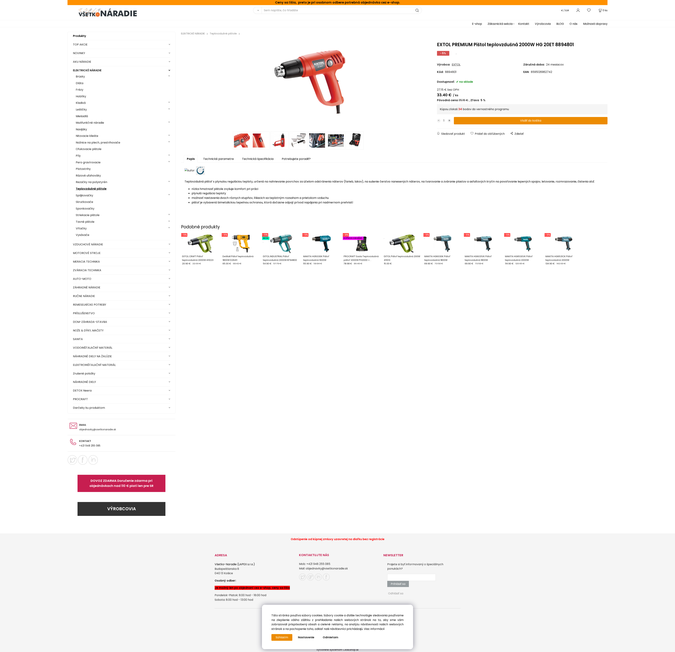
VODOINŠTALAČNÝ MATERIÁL (92, 348)
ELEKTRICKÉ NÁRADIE (87, 70)
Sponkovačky (85, 209)
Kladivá (81, 103)
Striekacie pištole (87, 215)
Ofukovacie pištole (88, 149)
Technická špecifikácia (258, 159)
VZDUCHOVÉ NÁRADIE (88, 244)
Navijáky (81, 129)
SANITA (78, 339)
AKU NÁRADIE (82, 62)
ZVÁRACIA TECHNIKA (87, 270)
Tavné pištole (85, 222)
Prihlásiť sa (398, 584)
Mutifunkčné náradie (90, 123)
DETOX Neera (82, 391)
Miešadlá (82, 116)
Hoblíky (81, 96)
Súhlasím (282, 637)
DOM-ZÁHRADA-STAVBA (90, 322)
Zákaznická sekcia (500, 24)
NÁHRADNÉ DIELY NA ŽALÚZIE (92, 356)
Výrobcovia (543, 24)
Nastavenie (306, 637)
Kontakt (523, 24)
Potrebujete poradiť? (296, 159)
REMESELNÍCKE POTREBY (89, 305)
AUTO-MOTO (82, 279)
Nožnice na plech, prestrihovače (98, 143)
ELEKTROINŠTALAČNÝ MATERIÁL (94, 365)
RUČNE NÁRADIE (84, 296)
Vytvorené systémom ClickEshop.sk (337, 649)
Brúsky (80, 76)
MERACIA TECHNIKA (86, 262)
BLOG (560, 24)
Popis (191, 159)
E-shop (477, 24)
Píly (78, 156)
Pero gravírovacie (88, 162)
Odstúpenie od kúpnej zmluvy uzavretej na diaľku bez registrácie (337, 539)
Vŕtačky (81, 228)
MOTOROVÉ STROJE (87, 253)
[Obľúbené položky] (589, 10)
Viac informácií (374, 629)
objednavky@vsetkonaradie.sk (97, 429)
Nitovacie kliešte (87, 136)
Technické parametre (218, 159)
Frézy (79, 90)
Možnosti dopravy (595, 24)
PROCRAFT (80, 399)
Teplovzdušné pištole (91, 189)
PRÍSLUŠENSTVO (84, 313)
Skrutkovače (84, 202)
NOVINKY (79, 53)
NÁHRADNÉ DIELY (84, 382)
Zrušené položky (84, 373)
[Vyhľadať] (257, 10)
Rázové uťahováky (88, 176)
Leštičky (81, 109)
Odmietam (330, 637)
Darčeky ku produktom (89, 408)
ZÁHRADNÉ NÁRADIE (86, 287)
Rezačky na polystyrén (91, 182)
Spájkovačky (84, 195)
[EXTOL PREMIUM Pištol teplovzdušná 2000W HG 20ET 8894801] (298, 84)
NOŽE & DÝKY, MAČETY (88, 330)
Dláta (79, 83)
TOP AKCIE (80, 45)
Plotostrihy (83, 169)
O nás (573, 24)
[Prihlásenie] (578, 10)
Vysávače (82, 235)
